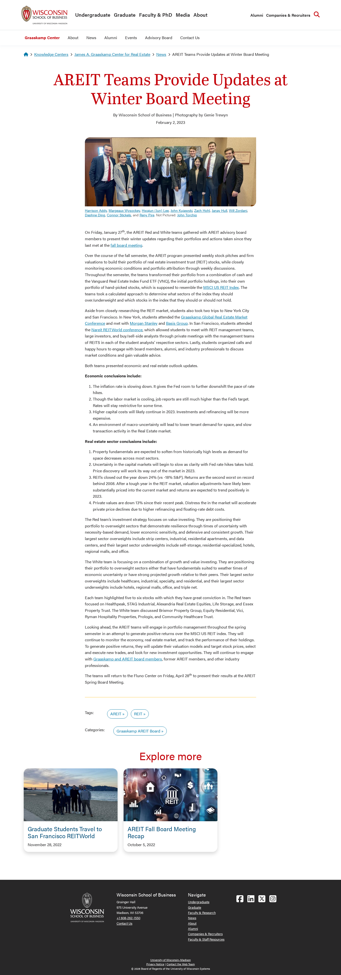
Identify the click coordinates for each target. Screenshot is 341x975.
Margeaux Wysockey (124, 210)
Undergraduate (92, 14)
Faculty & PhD (155, 14)
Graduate (125, 14)
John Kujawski (181, 210)
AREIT (115, 714)
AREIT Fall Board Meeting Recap (162, 832)
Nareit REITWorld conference (117, 329)
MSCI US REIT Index (221, 287)
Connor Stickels (119, 214)
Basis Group (177, 323)
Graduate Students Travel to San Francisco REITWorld (65, 832)
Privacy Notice (155, 964)
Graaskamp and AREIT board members (127, 659)
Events (131, 37)
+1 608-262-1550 (128, 917)
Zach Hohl (202, 210)
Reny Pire (147, 214)
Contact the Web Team (181, 964)
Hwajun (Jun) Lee (155, 210)
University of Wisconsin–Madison (170, 960)
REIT (138, 714)
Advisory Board (158, 37)
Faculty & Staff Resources (206, 939)
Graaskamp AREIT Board (138, 731)
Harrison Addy (96, 210)
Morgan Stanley (144, 323)
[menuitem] (91, 15)
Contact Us (190, 37)
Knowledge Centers (51, 54)
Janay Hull (219, 210)
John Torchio (187, 214)
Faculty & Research (202, 912)
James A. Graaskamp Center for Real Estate (112, 54)
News (91, 37)
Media (183, 14)
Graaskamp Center (42, 37)
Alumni (256, 15)
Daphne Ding (95, 214)
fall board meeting (126, 245)
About (200, 14)
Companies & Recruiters (288, 15)
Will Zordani (238, 210)
